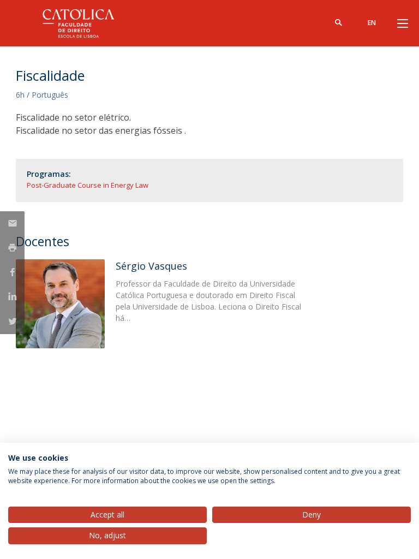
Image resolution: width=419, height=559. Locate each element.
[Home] (84, 23)
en (372, 22)
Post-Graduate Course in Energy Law (87, 185)
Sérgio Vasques (151, 265)
